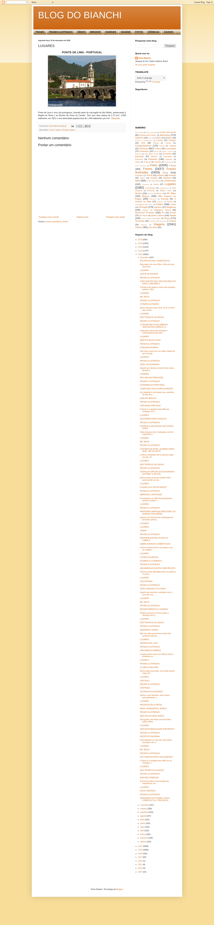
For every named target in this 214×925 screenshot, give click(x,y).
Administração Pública (147, 135)
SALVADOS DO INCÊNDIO (151, 692)
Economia (167, 154)
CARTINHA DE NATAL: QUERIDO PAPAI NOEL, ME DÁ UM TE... (157, 450)
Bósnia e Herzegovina (143, 140)
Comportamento (143, 145)
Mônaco (159, 193)
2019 (140, 853)
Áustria (158, 138)
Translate (156, 82)
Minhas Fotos (165, 191)
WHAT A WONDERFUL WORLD (153, 708)
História (160, 175)
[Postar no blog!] (80, 126)
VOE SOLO (144, 681)
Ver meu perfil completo (145, 65)
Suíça (167, 218)
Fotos (52, 130)
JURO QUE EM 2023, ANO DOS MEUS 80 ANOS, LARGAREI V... (158, 282)
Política (159, 204)
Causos (159, 140)
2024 (140, 247)
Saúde (173, 215)
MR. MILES (144, 297)
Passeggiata (139, 204)
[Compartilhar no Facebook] (86, 126)
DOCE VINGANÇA (148, 791)
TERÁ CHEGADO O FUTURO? (153, 589)
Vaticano (144, 225)
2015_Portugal (151, 132)
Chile (143, 143)
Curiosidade (170, 149)
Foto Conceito (140, 165)
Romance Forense (144, 212)
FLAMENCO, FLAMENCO (151, 561)
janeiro (143, 842)
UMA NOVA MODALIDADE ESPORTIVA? (157, 729)
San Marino (143, 215)
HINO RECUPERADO (149, 778)
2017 (140, 857)
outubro (143, 809)
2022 (140, 254)
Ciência (156, 143)
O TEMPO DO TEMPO (149, 304)
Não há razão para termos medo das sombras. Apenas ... (155, 634)
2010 (140, 868)
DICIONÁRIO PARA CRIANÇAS (153, 419)
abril (142, 830)
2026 (140, 240)
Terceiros (162, 221)
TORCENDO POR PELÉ (150, 406)
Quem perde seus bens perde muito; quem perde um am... (155, 479)
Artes (150, 138)
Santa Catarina (157, 215)
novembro (144, 805)
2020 (140, 850)
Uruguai (172, 221)
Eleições (154, 156)
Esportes (168, 159)
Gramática (139, 175)
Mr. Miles (171, 193)
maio (142, 827)
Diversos (138, 154)
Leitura (157, 181)
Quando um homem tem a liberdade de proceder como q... (156, 518)
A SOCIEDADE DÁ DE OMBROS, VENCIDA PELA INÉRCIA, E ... (154, 326)
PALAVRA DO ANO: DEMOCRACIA (155, 261)
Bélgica (168, 138)
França (172, 165)
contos (162, 146)
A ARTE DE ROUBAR (149, 274)
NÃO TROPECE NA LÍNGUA (152, 317)
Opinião (160, 202)
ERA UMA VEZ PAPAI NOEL (152, 378)
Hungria (154, 178)
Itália (137, 180)
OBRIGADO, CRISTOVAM (151, 495)
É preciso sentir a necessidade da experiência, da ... (154, 782)
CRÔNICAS (153, 32)
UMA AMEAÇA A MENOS (150, 650)
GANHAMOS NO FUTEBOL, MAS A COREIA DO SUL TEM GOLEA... (155, 799)
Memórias (151, 191)
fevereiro (144, 838)
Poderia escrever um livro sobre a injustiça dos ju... (154, 614)
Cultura (158, 149)
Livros (156, 184)
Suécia (157, 218)
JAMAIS (143, 531)
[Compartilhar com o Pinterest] (89, 126)
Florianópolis (168, 162)
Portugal (65, 130)
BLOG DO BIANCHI (80, 15)
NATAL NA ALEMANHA (149, 364)
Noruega (164, 199)
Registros (171, 207)
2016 (140, 861)
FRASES (40, 32)
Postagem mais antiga (115, 217)
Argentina (139, 138)
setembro (144, 812)
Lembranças (170, 180)
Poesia (150, 204)
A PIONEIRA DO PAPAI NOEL (152, 385)
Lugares (58, 130)
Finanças (147, 162)
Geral (165, 172)
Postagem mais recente (49, 217)
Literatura (145, 184)
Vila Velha (153, 227)
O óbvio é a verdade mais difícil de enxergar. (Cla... (154, 410)
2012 (140, 864)
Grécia (149, 175)
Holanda (172, 175)
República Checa (162, 210)
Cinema (168, 143)
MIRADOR (95, 32)
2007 (140, 872)
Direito (156, 151)
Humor (142, 178)
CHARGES (110, 32)
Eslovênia (139, 159)
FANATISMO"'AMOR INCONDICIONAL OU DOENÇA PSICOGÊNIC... (158, 512)
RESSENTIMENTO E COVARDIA (154, 609)
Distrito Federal (167, 151)
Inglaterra (167, 178)
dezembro (144, 257)
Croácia (172, 146)
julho (142, 819)
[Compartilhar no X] (83, 126)
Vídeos (138, 227)
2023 (140, 251)
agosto (143, 816)
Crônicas (143, 148)
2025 (140, 243)
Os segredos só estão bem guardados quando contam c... (156, 499)
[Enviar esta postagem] (72, 126)
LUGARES (144, 270)
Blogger (119, 889)
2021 (140, 846)
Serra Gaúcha (146, 218)
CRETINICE (145, 688)
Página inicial (82, 217)
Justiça (149, 181)
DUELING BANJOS (148, 398)
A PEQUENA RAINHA (149, 347)
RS (163, 213)
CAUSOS (168, 32)
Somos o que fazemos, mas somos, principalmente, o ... (155, 696)
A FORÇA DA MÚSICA (149, 557)
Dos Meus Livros (151, 154)
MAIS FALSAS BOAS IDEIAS (152, 716)
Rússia (173, 213)
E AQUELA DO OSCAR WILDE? (153, 487)
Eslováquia (168, 156)
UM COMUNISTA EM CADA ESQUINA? (156, 757)
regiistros (158, 207)
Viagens (72, 130)
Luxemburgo (150, 188)
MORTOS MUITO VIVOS (150, 340)
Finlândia (157, 162)
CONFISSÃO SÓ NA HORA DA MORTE (156, 389)
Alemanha (165, 135)
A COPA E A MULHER (149, 667)
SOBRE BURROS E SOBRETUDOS (155, 544)
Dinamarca (144, 151)
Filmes (137, 162)
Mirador (138, 193)
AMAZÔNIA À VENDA (149, 630)
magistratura (164, 188)
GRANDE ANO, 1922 (149, 643)
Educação (139, 156)
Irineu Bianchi (144, 58)
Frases (147, 168)
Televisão (152, 221)
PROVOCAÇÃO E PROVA (151, 705)
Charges (172, 140)
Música (145, 196)
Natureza (153, 199)
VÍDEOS (81, 32)
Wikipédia (115, 118)
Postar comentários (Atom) (56, 222)
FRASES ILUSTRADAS (61, 32)
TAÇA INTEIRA (146, 581)
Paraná (169, 202)
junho (143, 823)
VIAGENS (125, 32)
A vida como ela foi (168, 132)
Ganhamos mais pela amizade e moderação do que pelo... (153, 332)
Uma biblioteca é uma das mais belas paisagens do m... (156, 741)
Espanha (152, 159)
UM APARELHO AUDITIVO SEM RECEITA (157, 568)
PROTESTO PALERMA (149, 736)
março (143, 834)
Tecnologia (140, 221)
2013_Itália (139, 132)
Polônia (173, 204)
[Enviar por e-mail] (77, 126)
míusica (150, 193)
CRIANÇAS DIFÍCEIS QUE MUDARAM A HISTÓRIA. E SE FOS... (157, 473)
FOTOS (139, 32)
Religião (145, 210)
